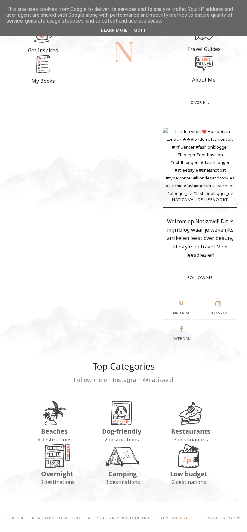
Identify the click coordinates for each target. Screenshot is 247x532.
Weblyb (180, 518)
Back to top (221, 517)
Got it (141, 30)
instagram (218, 313)
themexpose (71, 518)
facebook (181, 338)
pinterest (181, 313)
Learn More (114, 30)
